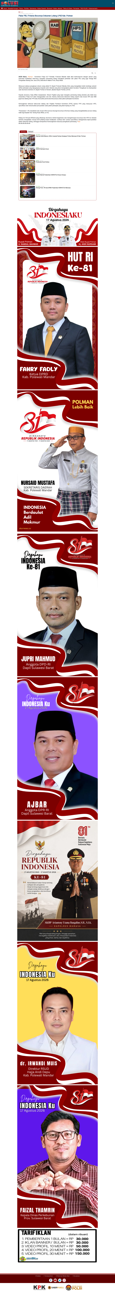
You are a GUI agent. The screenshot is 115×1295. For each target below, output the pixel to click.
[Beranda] (2, 8)
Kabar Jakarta (57, 8)
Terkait (30, 132)
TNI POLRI (84, 8)
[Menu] (113, 3)
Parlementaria (93, 8)
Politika (26, 8)
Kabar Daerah (41, 8)
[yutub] (55, 1280)
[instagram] (64, 1280)
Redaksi (38, 1276)
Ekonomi (49, 8)
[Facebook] (51, 1280)
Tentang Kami (48, 1276)
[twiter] (60, 1280)
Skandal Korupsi (13, 8)
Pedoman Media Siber (63, 1276)
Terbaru (23, 132)
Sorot (5, 8)
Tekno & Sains (67, 8)
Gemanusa (33, 8)
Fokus (21, 8)
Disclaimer (76, 1276)
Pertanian (76, 8)
